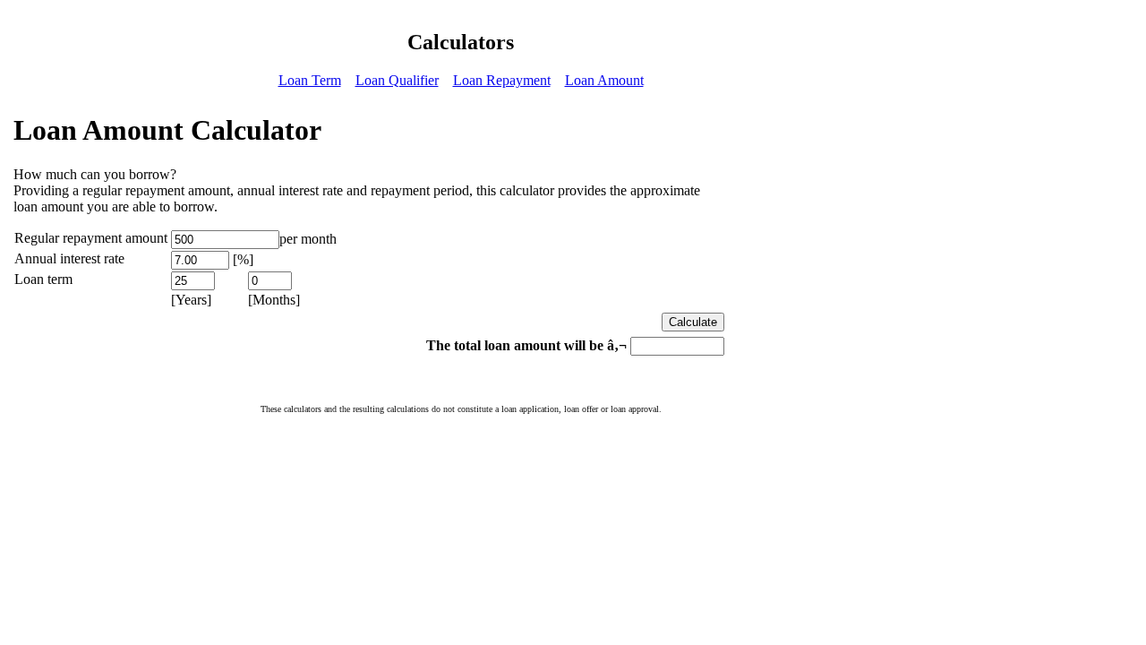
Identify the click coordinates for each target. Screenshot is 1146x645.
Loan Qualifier (397, 80)
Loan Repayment (502, 80)
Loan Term (309, 80)
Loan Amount (604, 80)
